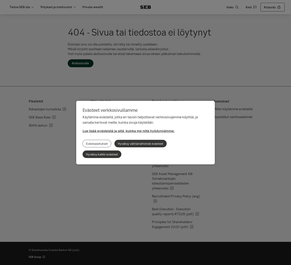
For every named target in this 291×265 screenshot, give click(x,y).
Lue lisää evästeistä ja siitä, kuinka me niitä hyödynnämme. (129, 131)
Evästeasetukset (97, 144)
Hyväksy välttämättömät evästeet (140, 144)
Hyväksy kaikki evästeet (102, 154)
